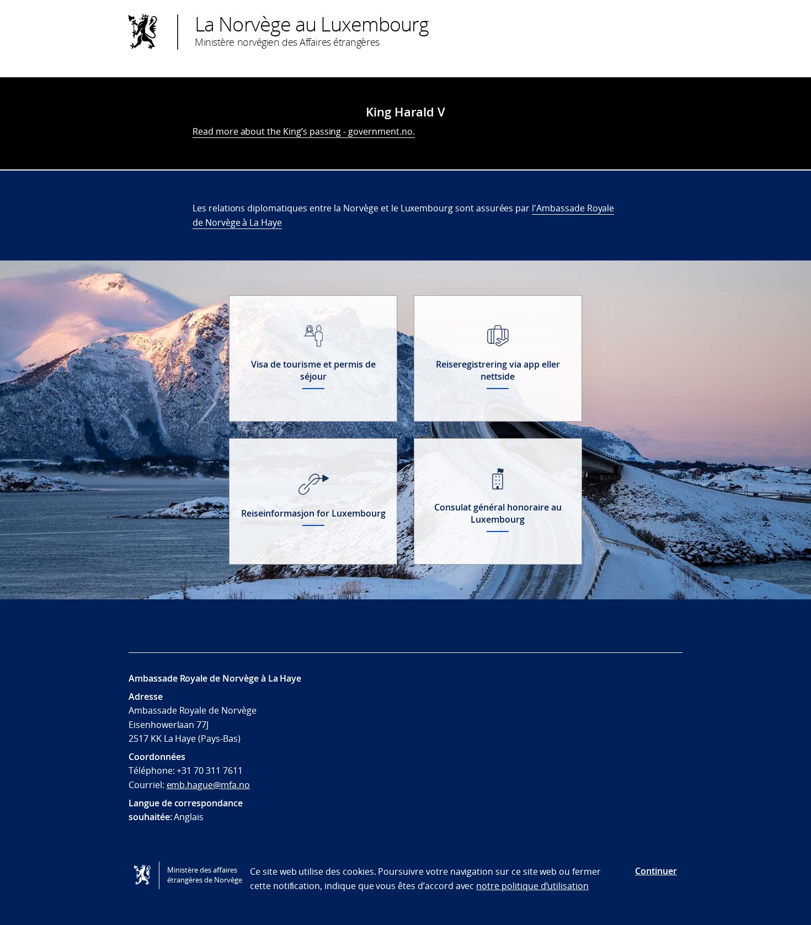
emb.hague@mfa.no (208, 785)
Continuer (656, 871)
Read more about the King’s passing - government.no (303, 131)
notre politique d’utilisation (532, 886)
